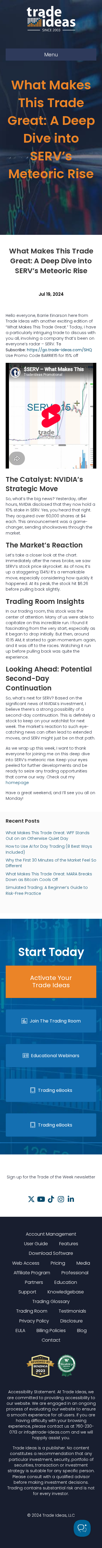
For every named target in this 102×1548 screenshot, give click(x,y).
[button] (31, 1199)
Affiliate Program (32, 1272)
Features (68, 1243)
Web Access (25, 1263)
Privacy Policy (34, 1321)
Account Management (51, 1234)
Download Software (51, 1253)
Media (83, 1263)
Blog (82, 1330)
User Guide (36, 1243)
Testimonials (72, 1311)
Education (65, 1282)
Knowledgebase (66, 1292)
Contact (51, 1340)
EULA (20, 1330)
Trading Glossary (51, 1301)
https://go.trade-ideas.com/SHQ (59, 350)
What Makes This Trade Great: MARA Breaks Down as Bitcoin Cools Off (49, 876)
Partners (34, 1282)
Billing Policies (51, 1330)
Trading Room (31, 1311)
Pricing (58, 1263)
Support (27, 1292)
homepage (17, 782)
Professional (74, 1272)
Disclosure (71, 1321)
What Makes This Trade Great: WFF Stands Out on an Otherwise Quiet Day (48, 835)
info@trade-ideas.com (47, 1432)
